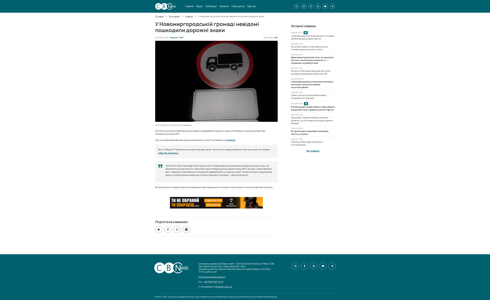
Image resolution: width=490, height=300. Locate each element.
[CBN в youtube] (325, 6)
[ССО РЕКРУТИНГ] (216, 202)
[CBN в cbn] (318, 6)
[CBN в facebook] (310, 6)
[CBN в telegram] (332, 6)
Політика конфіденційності (212, 277)
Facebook (230, 140)
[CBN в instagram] (303, 6)
